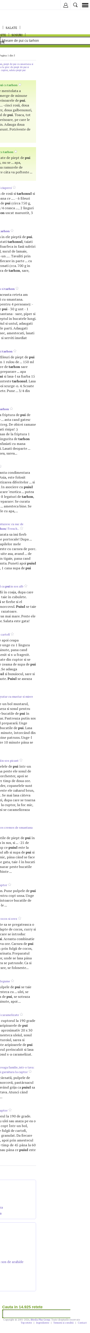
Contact (82, 1322)
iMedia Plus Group (40, 1319)
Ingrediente (42, 1322)
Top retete (26, 1322)
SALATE (11, 28)
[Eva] (13, 5)
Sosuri (17, 35)
